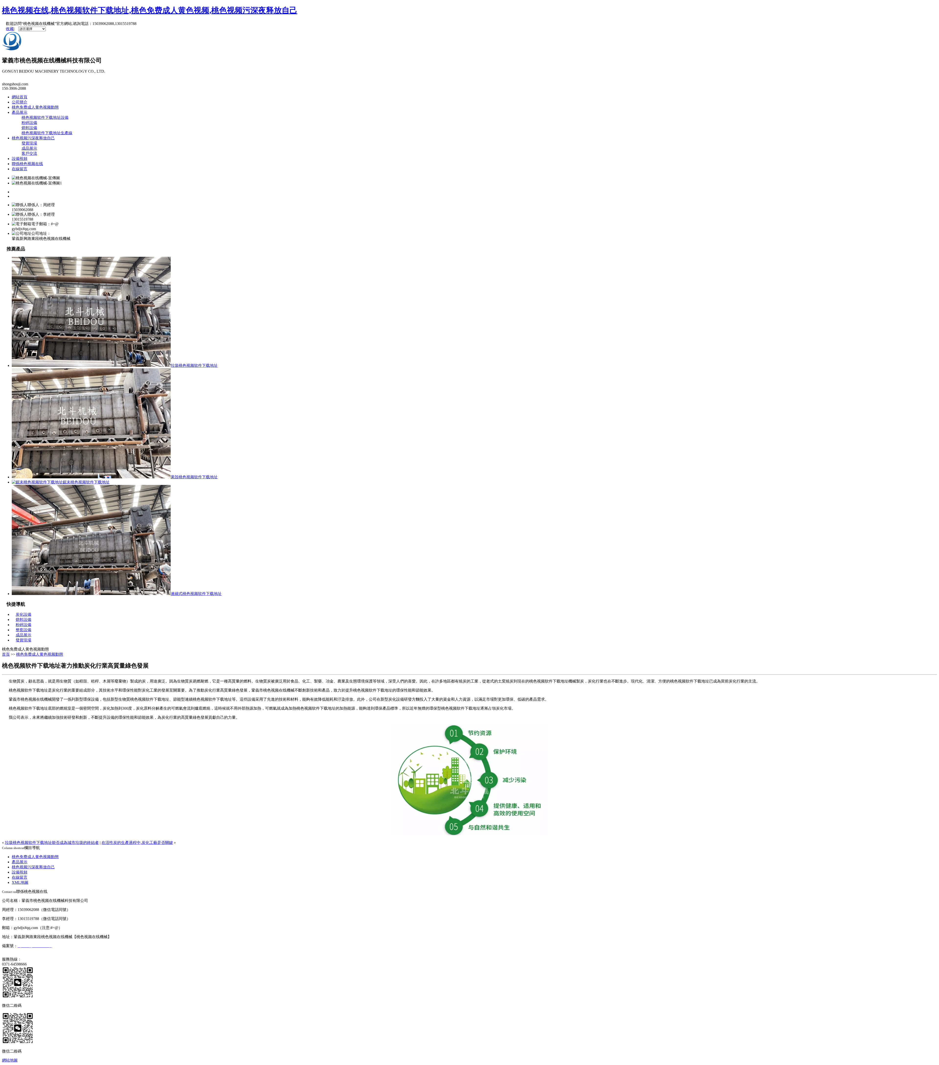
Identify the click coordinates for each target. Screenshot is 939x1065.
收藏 (10, 29)
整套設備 (23, 630)
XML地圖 (20, 882)
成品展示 (29, 148)
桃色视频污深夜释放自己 (33, 138)
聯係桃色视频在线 (27, 164)
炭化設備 (23, 614)
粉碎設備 (29, 123)
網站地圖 (10, 1060)
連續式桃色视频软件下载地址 (196, 594)
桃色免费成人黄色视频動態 (35, 107)
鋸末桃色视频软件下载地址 (86, 482)
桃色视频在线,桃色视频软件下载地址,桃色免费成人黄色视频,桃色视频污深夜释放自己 (149, 10)
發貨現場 (29, 143)
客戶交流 (29, 153)
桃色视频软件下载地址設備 (45, 117)
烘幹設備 (29, 128)
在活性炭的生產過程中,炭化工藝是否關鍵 (137, 843)
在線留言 (19, 169)
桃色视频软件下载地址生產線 (47, 133)
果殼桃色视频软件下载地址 (194, 477)
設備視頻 (19, 159)
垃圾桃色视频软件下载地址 (194, 365)
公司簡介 (19, 102)
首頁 (6, 654)
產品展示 (19, 112)
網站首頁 (19, 97)
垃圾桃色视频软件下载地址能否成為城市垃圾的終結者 (52, 843)
